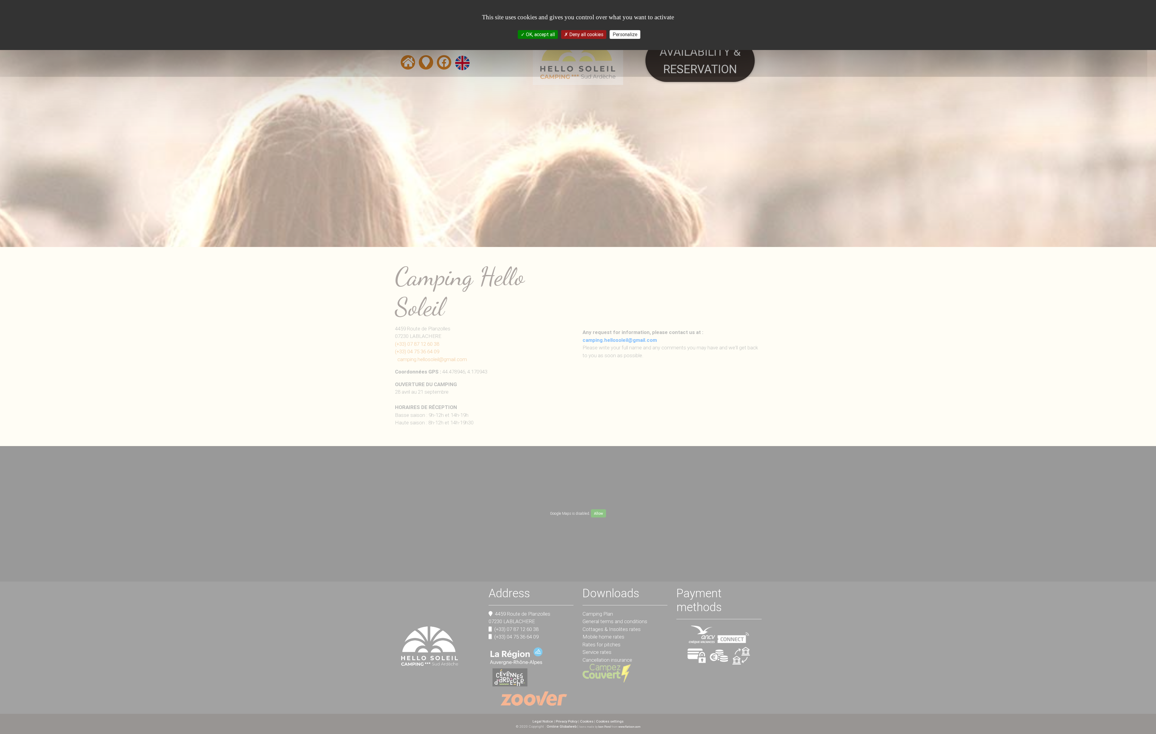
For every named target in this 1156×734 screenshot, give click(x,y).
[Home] (407, 64)
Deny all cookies (585, 34)
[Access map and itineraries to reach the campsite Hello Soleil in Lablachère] (426, 64)
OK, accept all (540, 34)
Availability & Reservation (700, 60)
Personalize (625, 34)
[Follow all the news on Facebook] (444, 64)
